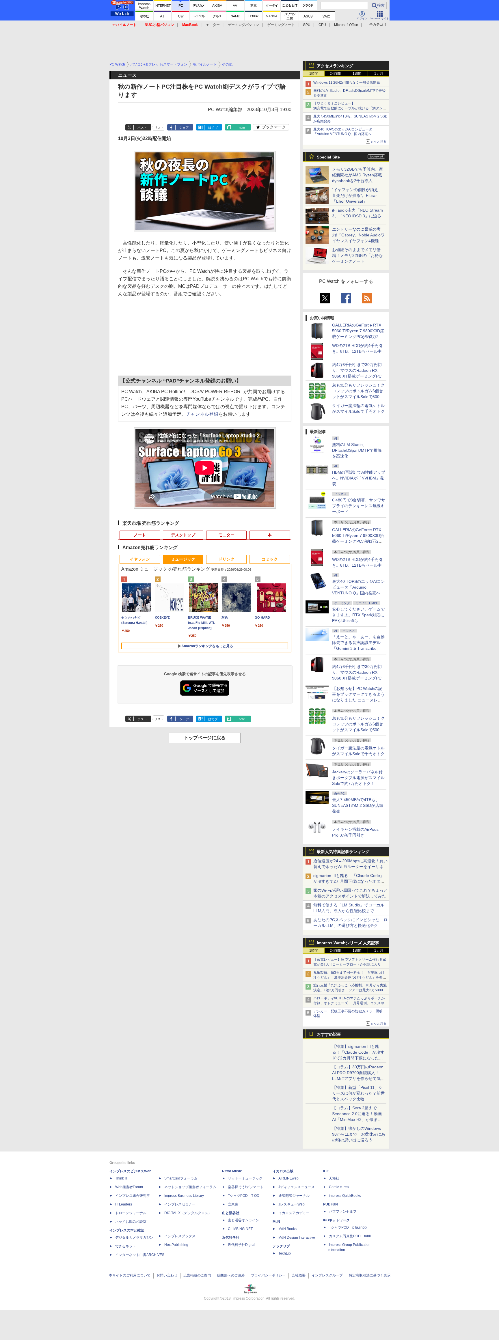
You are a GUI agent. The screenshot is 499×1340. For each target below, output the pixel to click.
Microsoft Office (346, 25)
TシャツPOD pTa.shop (348, 1227)
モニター (213, 25)
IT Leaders (123, 1204)
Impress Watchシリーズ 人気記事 (348, 942)
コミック (270, 559)
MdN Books (287, 1229)
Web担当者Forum (129, 1187)
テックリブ (281, 1246)
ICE (326, 1171)
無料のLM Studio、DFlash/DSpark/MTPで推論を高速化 (357, 450)
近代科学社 (230, 1238)
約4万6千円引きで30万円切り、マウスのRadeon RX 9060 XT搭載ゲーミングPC (357, 370)
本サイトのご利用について (129, 1275)
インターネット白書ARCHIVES (139, 1255)
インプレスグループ (327, 1275)
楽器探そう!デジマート (245, 1187)
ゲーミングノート (281, 25)
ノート (140, 535)
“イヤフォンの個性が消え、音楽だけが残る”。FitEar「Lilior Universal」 (357, 195)
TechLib (284, 1253)
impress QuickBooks (345, 1196)
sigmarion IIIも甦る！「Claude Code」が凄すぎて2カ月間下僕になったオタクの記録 (348, 881)
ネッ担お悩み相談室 (130, 1222)
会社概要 (299, 1275)
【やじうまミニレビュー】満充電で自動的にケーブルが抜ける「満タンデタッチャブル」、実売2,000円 (349, 108)
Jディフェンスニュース (296, 1187)
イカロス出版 (283, 1171)
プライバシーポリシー (268, 1275)
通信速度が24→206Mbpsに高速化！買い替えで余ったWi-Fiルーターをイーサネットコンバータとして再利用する (350, 867)
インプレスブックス (179, 1236)
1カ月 (378, 74)
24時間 (335, 74)
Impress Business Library (184, 1196)
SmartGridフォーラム (181, 1178)
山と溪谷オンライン (243, 1220)
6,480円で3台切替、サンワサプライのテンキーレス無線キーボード (358, 506)
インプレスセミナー (179, 1204)
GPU (306, 25)
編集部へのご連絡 (231, 1275)
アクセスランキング (335, 66)
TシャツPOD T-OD (243, 1196)
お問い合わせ (167, 1275)
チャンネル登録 (202, 414)
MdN (276, 1222)
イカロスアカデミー (294, 1213)
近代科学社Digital (241, 1245)
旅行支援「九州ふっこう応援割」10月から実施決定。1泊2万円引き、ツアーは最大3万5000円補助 (350, 990)
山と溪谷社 (230, 1213)
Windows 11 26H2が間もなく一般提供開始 (346, 83)
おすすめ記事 (329, 1034)
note (242, 127)
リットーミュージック (245, 1178)
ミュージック (183, 559)
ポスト (142, 127)
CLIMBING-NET (240, 1229)
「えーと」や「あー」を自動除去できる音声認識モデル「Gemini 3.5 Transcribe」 (358, 642)
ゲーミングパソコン (243, 25)
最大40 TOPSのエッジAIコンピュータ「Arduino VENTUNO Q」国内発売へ (358, 587)
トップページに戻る (205, 737)
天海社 (334, 1178)
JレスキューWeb (291, 1204)
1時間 (313, 74)
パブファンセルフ (343, 1212)
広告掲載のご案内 (197, 1275)
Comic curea (339, 1187)
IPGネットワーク (336, 1220)
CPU (322, 25)
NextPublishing (176, 1245)
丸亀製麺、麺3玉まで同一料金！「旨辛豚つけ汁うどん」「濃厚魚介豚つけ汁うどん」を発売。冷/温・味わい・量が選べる (349, 977)
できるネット (125, 1246)
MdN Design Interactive (296, 1238)
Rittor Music (232, 1171)
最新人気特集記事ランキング (343, 851)
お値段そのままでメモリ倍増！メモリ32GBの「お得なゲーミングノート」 (357, 255)
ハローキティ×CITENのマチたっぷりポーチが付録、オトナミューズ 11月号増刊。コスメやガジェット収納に (350, 1003)
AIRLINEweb (288, 1178)
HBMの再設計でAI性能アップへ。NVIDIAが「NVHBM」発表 (358, 478)
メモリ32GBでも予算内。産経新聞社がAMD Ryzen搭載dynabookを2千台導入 (357, 175)
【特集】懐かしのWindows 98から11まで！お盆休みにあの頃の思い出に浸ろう (358, 1134)
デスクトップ (183, 535)
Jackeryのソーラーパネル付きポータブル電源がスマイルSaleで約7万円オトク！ (358, 778)
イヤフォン (140, 559)
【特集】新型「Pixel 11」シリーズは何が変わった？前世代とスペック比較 (358, 1093)
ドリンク (226, 559)
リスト (159, 127)
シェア (184, 127)
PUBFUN (330, 1204)
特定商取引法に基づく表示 (369, 1275)
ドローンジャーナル (130, 1213)
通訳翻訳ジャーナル (294, 1196)
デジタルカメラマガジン (134, 1238)
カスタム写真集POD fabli (350, 1236)
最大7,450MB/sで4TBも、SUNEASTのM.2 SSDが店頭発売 (357, 805)
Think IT (121, 1178)
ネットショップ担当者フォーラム (190, 1187)
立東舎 (233, 1204)
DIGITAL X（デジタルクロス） (188, 1213)
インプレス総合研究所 (132, 1196)
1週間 (357, 74)
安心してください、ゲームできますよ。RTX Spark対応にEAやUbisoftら (358, 615)
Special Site (328, 157)
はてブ (213, 127)
